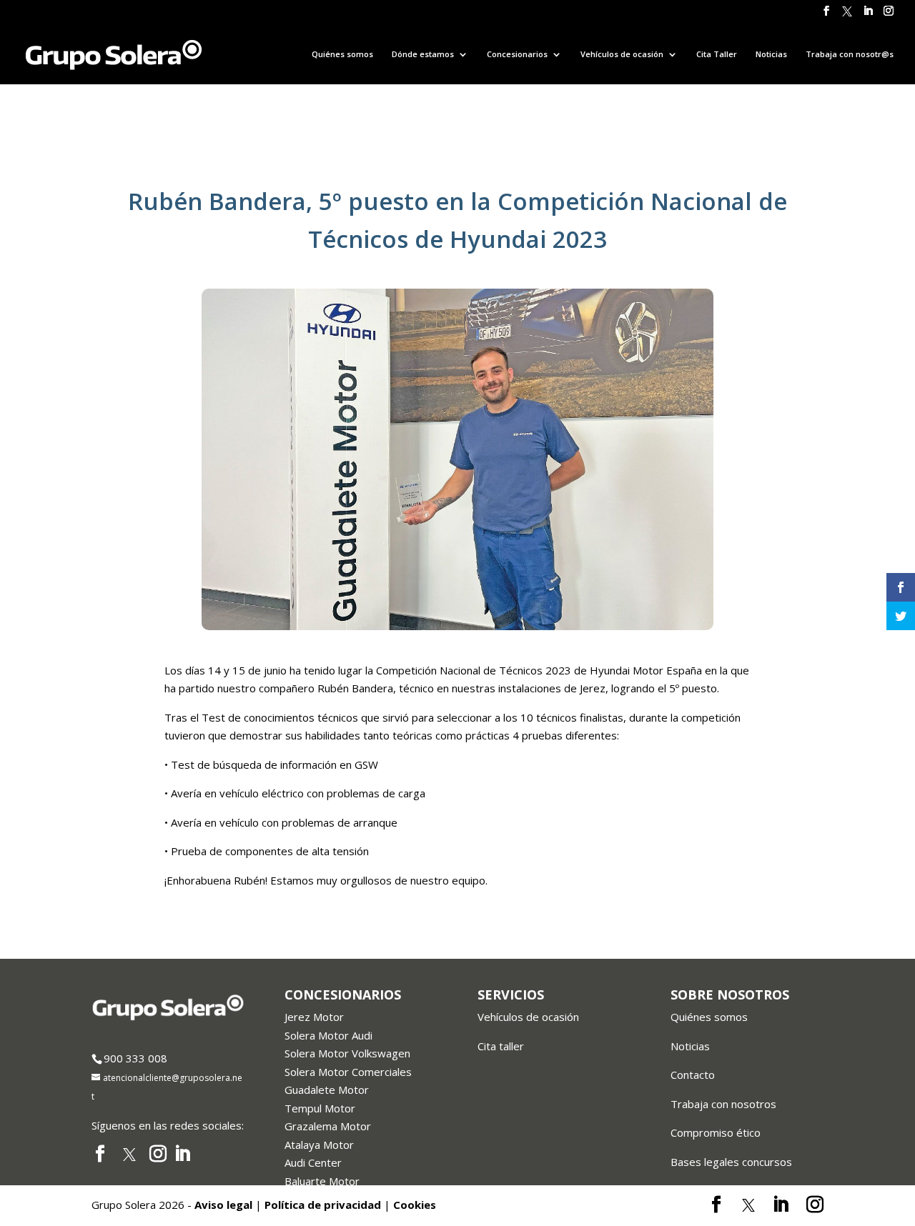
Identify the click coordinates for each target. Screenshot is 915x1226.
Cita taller (501, 1046)
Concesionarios (517, 54)
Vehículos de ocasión (528, 1017)
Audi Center (313, 1162)
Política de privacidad (322, 1204)
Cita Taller (716, 54)
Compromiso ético (716, 1132)
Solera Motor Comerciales (348, 1072)
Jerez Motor (314, 1017)
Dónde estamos (423, 54)
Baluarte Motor (322, 1181)
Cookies (414, 1204)
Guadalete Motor (327, 1089)
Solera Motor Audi (328, 1035)
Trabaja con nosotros (723, 1104)
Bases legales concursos (731, 1162)
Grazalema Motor (328, 1126)
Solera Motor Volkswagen (347, 1053)
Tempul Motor (320, 1108)
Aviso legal (223, 1204)
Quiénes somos (342, 54)
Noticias (771, 54)
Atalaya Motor (319, 1144)
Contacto (693, 1074)
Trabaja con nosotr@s (850, 54)
